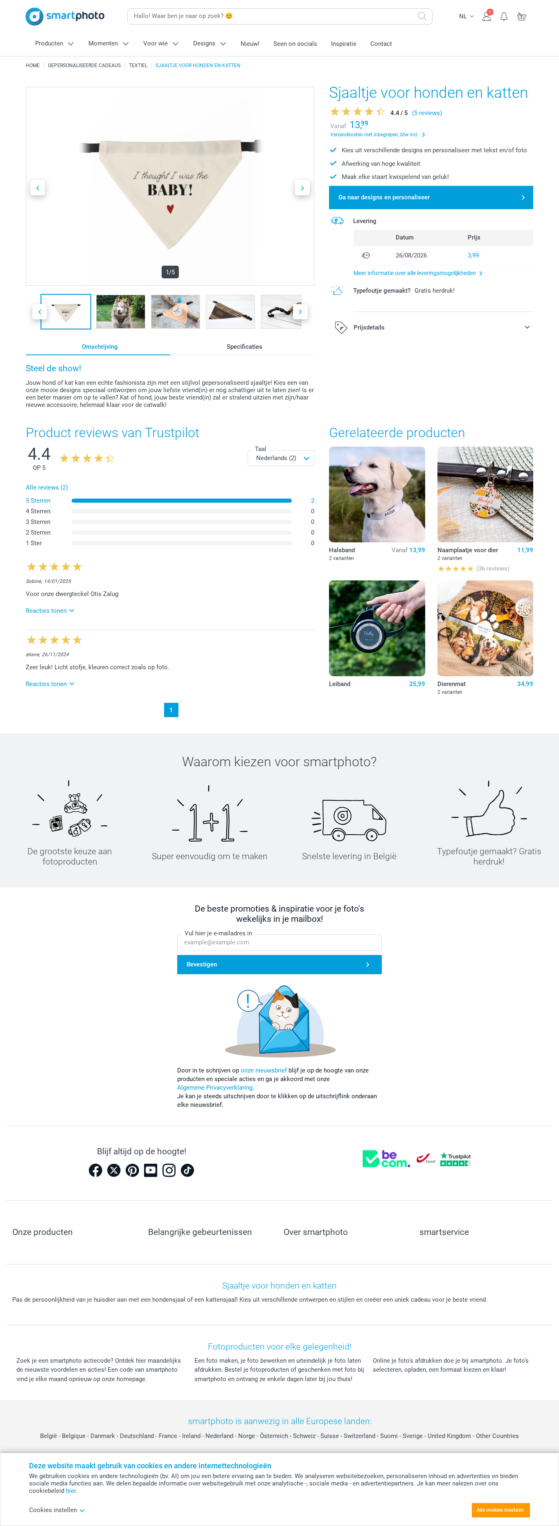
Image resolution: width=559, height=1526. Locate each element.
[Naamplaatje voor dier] (485, 494)
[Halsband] (377, 494)
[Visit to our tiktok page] (187, 1170)
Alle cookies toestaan (500, 1510)
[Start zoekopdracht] (422, 16)
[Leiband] (377, 628)
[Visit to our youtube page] (150, 1170)
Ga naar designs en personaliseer (384, 197)
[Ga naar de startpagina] (65, 16)
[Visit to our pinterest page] (132, 1170)
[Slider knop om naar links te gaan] (37, 187)
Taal (260, 449)
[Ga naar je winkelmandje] (522, 16)
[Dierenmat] (485, 628)
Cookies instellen (53, 1510)
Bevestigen (202, 964)
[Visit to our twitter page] (113, 1170)
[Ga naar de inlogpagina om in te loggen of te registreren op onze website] (487, 16)
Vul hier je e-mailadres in (218, 933)
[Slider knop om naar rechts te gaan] (302, 187)
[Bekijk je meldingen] (504, 16)
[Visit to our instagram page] (169, 1170)
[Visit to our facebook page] (95, 1170)
